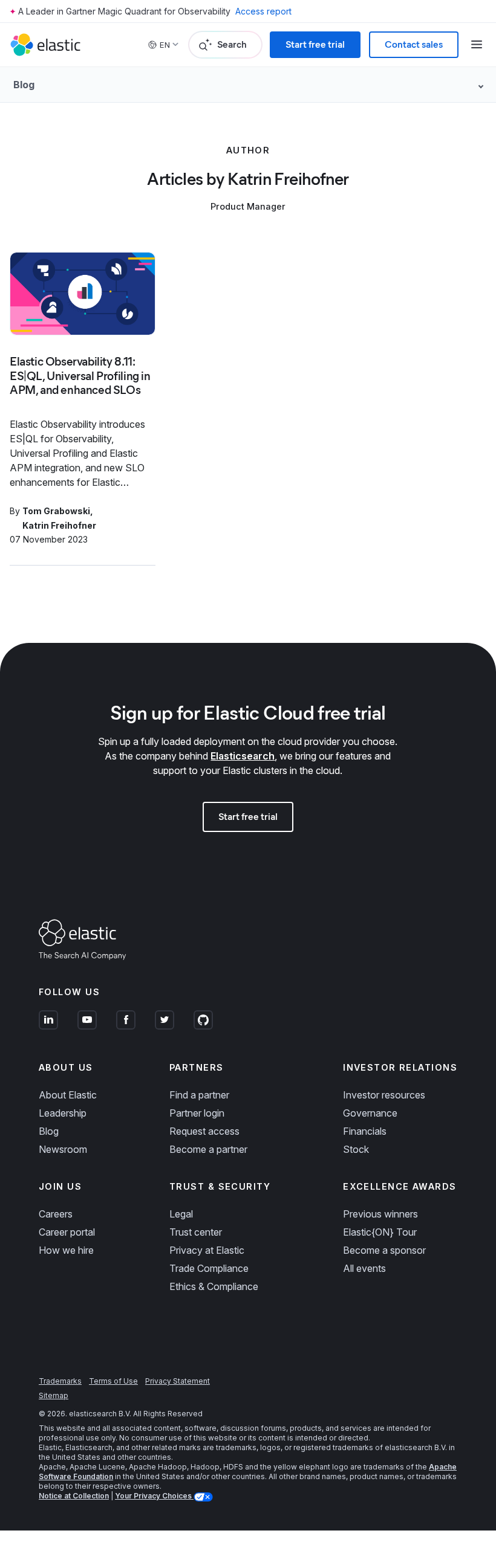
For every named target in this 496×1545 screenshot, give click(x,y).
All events (364, 1268)
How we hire (66, 1250)
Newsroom (63, 1149)
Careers (56, 1214)
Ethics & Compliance (213, 1286)
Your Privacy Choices (154, 1495)
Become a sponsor (384, 1250)
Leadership (62, 1113)
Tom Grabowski (56, 511)
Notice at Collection (74, 1495)
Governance (370, 1113)
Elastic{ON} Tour (380, 1232)
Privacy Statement (177, 1380)
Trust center (195, 1232)
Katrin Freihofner (59, 525)
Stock (356, 1149)
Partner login (196, 1113)
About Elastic (68, 1095)
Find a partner (199, 1095)
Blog (49, 1131)
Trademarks (60, 1380)
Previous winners (380, 1214)
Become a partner (208, 1149)
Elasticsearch (242, 756)
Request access (204, 1131)
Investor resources (384, 1095)
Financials (365, 1131)
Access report (263, 11)
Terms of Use (113, 1380)
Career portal (67, 1232)
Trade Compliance (209, 1268)
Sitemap (53, 1395)
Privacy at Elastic (206, 1250)
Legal (181, 1214)
